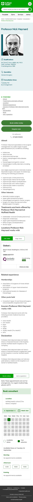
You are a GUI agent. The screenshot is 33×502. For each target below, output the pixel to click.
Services (20, 14)
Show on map (24, 267)
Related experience (9, 105)
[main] (16, 251)
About (5, 99)
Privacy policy (22, 497)
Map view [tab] (18, 239)
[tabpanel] (16, 256)
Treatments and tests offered (13, 101)
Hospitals (5, 14)
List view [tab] (7, 239)
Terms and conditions (12, 497)
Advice (28, 14)
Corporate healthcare (24, 491)
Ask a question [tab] (21, 376)
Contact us (16, 488)
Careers (23, 488)
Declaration (7, 111)
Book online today (16, 123)
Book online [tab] (7, 376)
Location (6, 103)
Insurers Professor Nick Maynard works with (15, 108)
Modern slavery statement (17, 494)
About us (9, 488)
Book (4, 112)
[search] (16, 9)
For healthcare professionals (10, 489)
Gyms (13, 14)
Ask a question (7, 114)
